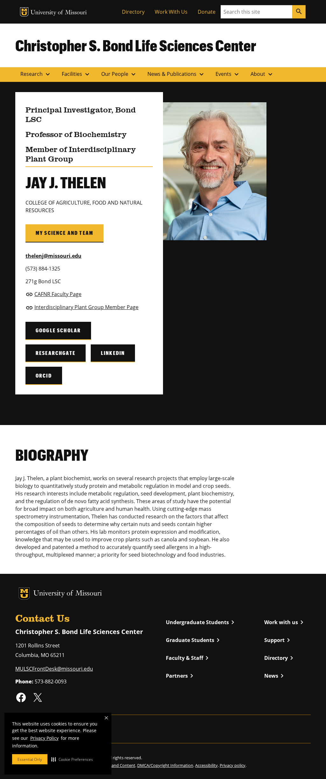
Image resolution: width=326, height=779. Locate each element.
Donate (207, 11)
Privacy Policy (44, 738)
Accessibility (206, 765)
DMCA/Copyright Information (165, 765)
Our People (119, 74)
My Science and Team (64, 233)
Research (36, 74)
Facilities (76, 74)
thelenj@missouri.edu (53, 255)
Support (278, 640)
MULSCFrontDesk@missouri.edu (54, 668)
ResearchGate (55, 353)
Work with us (285, 622)
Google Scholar (58, 330)
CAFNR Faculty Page (58, 294)
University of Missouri (59, 13)
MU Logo (24, 12)
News (275, 676)
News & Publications (176, 74)
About (262, 74)
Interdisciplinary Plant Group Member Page (86, 307)
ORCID (44, 375)
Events (228, 74)
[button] (72, 759)
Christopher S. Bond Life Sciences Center (135, 45)
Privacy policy (232, 765)
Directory (133, 11)
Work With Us (171, 11)
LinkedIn (113, 353)
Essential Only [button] (30, 759)
